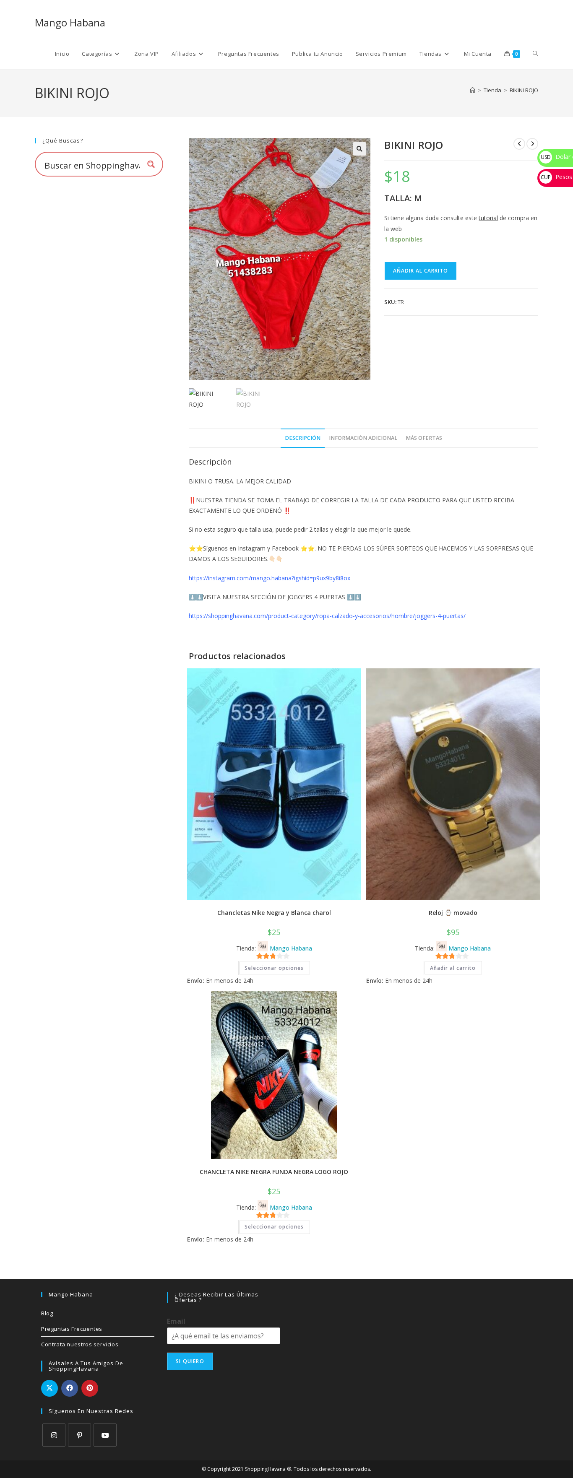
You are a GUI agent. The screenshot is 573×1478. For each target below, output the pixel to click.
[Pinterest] (79, 1435)
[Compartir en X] (49, 1388)
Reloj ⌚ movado (453, 913)
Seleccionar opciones (274, 967)
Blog (47, 1313)
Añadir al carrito (420, 270)
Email (176, 1321)
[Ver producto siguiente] (532, 144)
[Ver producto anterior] (519, 144)
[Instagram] (53, 1435)
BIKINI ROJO (524, 90)
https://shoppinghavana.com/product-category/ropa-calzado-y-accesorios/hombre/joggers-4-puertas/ (327, 616)
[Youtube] (105, 1435)
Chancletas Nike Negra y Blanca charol (274, 913)
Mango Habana (70, 22)
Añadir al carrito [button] (453, 967)
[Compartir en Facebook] (69, 1388)
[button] (359, 149)
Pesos (556, 177)
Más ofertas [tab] (424, 438)
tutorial (488, 218)
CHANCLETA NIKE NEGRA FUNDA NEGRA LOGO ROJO (274, 1172)
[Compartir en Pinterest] (89, 1388)
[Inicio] (472, 90)
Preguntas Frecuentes (71, 1329)
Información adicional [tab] (363, 438)
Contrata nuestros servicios (79, 1344)
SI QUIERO (190, 1361)
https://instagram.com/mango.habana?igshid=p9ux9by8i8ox (269, 578)
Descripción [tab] (302, 438)
